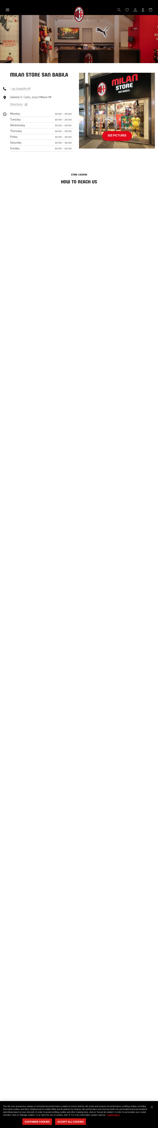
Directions (16, 104)
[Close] (152, 1107)
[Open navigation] (7, 10)
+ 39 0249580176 (20, 88)
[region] (79, 1114)
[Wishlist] (127, 10)
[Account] (135, 9)
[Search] (119, 9)
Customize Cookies (37, 1121)
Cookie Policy (113, 1115)
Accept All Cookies (70, 1121)
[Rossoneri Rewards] (143, 10)
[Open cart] (150, 10)
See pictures (117, 135)
